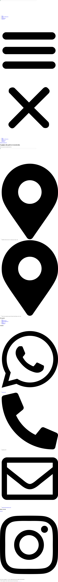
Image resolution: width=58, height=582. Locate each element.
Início (2, 138)
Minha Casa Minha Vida (5, 16)
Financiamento (4, 18)
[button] (29, 78)
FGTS (2, 17)
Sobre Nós (3, 141)
